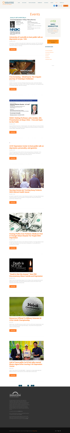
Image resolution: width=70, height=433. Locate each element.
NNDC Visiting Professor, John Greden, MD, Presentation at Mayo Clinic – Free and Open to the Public (26, 120)
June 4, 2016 (11, 322)
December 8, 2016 (12, 80)
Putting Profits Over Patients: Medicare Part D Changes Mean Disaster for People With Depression (26, 236)
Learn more (13, 49)
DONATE (65, 5)
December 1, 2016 (12, 194)
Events (47, 55)
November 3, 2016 (12, 278)
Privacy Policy (34, 430)
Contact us (55, 30)
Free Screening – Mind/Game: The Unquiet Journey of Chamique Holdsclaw (25, 78)
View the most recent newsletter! (53, 41)
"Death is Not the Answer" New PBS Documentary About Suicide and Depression (26, 275)
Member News (49, 59)
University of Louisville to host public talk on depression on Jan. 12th (26, 38)
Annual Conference (49, 52)
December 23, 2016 (12, 41)
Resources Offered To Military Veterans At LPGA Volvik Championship (25, 319)
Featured (48, 57)
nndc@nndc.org (20, 411)
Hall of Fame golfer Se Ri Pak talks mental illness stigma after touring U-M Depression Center (25, 364)
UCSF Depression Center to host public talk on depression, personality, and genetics (26, 147)
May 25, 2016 (11, 368)
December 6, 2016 (12, 123)
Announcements (49, 50)
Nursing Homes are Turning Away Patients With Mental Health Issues (25, 191)
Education (48, 54)
